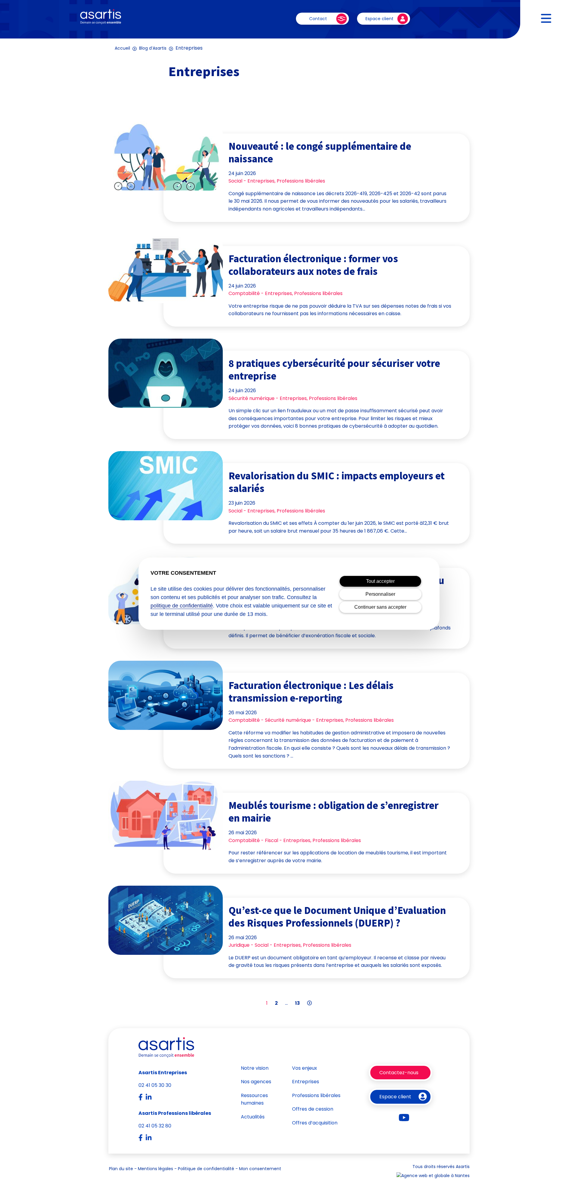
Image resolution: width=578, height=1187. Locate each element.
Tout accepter (380, 581)
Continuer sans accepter (380, 607)
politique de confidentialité (182, 606)
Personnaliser (380, 594)
